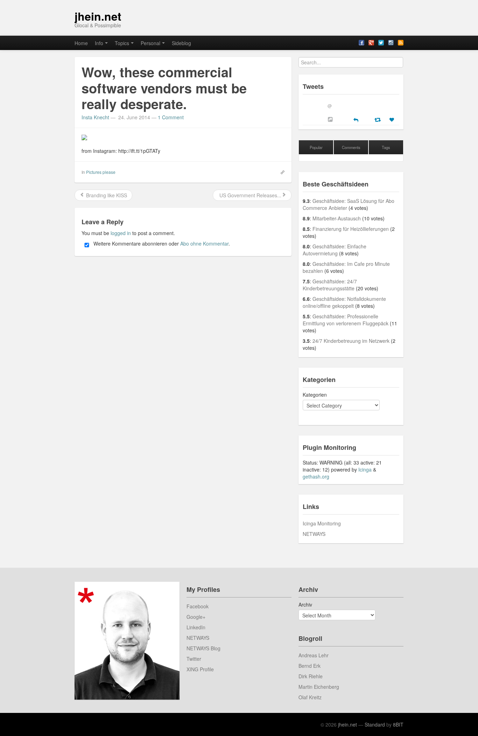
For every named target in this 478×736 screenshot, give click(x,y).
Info (99, 43)
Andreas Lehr (313, 655)
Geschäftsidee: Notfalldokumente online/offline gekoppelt (344, 302)
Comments (351, 147)
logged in (121, 232)
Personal (150, 43)
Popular (316, 147)
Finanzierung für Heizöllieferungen (350, 228)
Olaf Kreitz (310, 697)
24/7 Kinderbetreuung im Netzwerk (350, 340)
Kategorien (315, 394)
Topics (122, 43)
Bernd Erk (309, 665)
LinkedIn (196, 627)
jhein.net (98, 16)
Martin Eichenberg (318, 686)
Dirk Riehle (310, 676)
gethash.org (316, 476)
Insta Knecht (95, 117)
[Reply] (355, 119)
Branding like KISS (106, 195)
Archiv (305, 604)
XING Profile (200, 669)
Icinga (365, 469)
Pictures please (100, 172)
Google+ (196, 616)
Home (81, 43)
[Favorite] (392, 119)
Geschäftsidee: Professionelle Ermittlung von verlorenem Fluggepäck (345, 320)
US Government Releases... (249, 195)
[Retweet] (378, 119)
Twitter (194, 658)
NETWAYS (314, 533)
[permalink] (280, 171)
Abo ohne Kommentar (204, 243)
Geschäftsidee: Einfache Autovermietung (334, 250)
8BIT (398, 724)
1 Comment (171, 117)
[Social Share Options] (331, 119)
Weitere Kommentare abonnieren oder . (161, 243)
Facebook (198, 606)
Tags (386, 147)
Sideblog (181, 43)
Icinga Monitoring (322, 523)
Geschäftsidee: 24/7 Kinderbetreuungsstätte (330, 285)
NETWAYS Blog (203, 648)
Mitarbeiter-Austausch (336, 218)
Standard (375, 724)
